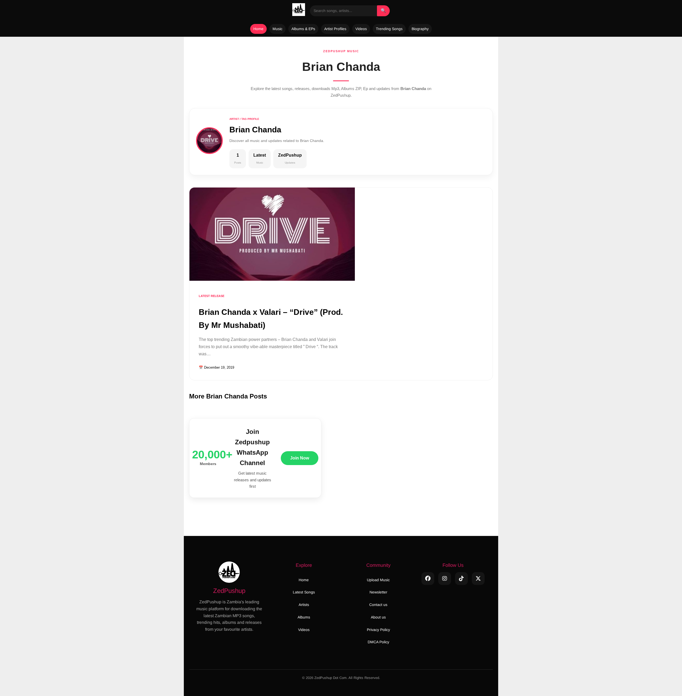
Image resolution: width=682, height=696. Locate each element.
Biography (420, 29)
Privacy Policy (378, 630)
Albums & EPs (303, 29)
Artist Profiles (335, 29)
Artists (304, 605)
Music (277, 29)
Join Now (299, 458)
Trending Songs (389, 29)
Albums (304, 617)
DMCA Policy (378, 642)
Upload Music (378, 580)
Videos (361, 29)
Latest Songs (304, 592)
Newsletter (378, 592)
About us (378, 617)
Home (258, 29)
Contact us (378, 605)
